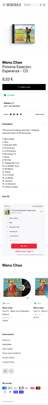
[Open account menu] (40, 4)
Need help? (39, 114)
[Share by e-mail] (21, 114)
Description (7, 124)
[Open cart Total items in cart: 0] (44, 4)
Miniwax (10, 401)
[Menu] (4, 4)
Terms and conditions (11, 353)
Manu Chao (12, 62)
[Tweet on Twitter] (17, 114)
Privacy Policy (8, 357)
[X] (11, 371)
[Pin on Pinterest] (14, 114)
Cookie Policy (8, 362)
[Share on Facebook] (11, 114)
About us (6, 340)
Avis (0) (5, 196)
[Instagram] (5, 371)
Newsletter (7, 344)
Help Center (7, 349)
